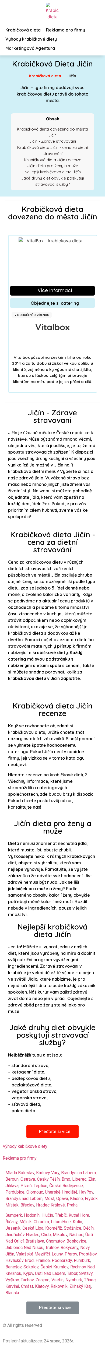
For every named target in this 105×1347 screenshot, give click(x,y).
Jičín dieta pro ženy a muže (52, 165)
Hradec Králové (50, 1205)
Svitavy (86, 1273)
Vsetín (57, 1279)
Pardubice (14, 1192)
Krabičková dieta (45, 75)
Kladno (76, 1198)
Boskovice (76, 1241)
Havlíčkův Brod (19, 1260)
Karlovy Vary (47, 1172)
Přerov (71, 1254)
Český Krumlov (54, 1266)
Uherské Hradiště (61, 1192)
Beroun (12, 1179)
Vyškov (12, 1279)
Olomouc (34, 1192)
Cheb (46, 1234)
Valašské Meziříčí (33, 1254)
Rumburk (82, 1260)
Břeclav (27, 1205)
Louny (57, 1254)
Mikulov (60, 1234)
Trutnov (52, 1247)
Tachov (27, 1279)
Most (49, 1198)
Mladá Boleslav (19, 1172)
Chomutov (55, 1241)
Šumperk (13, 1215)
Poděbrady (62, 1260)
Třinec (90, 1279)
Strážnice (72, 1228)
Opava (62, 1198)
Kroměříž (53, 1228)
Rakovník (59, 1286)
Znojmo (43, 1279)
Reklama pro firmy (20, 1158)
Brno (66, 1179)
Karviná (12, 1286)
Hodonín (32, 1215)
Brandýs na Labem (78, 1172)
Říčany (11, 1221)
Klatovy (42, 1286)
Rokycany (69, 1247)
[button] (52, 291)
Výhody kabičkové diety (25, 1146)
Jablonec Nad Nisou (24, 1247)
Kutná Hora (79, 1215)
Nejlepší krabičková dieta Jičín (52, 171)
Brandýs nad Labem (24, 1198)
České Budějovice (66, 1185)
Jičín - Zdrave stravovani (52, 141)
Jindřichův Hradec (22, 1234)
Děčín (88, 1228)
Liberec (79, 1179)
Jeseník (12, 1228)
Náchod (76, 1234)
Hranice (43, 1260)
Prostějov (88, 1254)
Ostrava (27, 1179)
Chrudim (41, 1221)
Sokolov (30, 1266)
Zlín (91, 1179)
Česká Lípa (32, 1228)
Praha (72, 1205)
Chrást (27, 1286)
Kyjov (28, 1273)
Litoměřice (61, 1221)
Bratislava (35, 1241)
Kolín (77, 1221)
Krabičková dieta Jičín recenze (52, 159)
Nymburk (73, 1279)
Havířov (86, 1192)
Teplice (40, 1185)
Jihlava (12, 1185)
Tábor (72, 1273)
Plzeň (26, 1185)
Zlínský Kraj (80, 1286)
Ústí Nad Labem (50, 1273)
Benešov (13, 1266)
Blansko (12, 1292)
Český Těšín (48, 1179)
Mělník (25, 1221)
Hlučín (47, 1215)
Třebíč (61, 1215)
